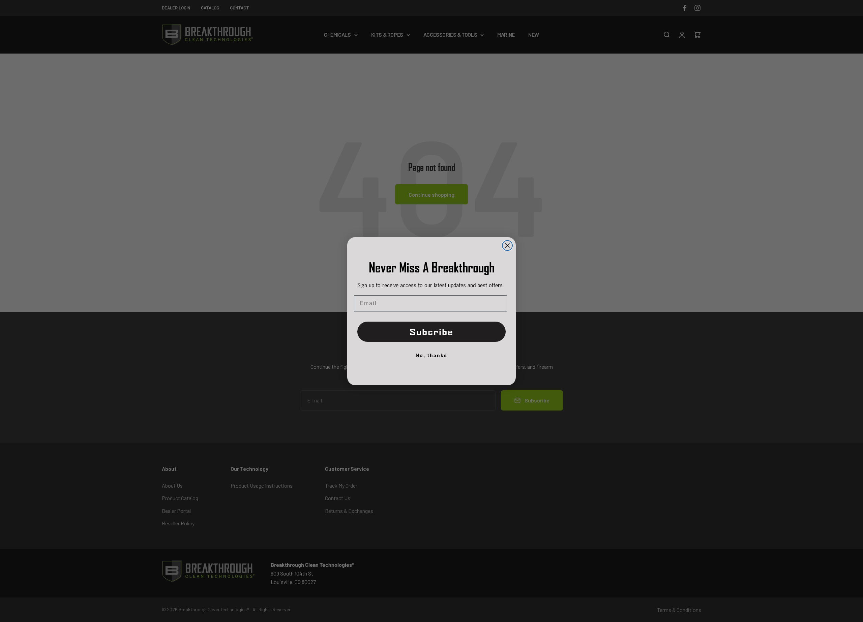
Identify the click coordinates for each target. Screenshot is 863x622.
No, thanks (431, 355)
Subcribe (431, 332)
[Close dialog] (507, 245)
